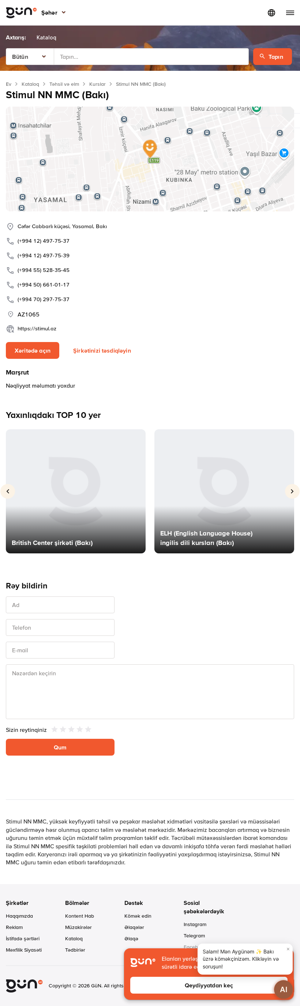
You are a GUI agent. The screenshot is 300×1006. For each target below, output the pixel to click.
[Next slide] (292, 491)
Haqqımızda (19, 916)
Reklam (14, 927)
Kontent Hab (79, 916)
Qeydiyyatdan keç (209, 985)
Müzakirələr (78, 927)
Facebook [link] (195, 947)
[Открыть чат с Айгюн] (283, 989)
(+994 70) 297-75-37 (44, 299)
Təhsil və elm (64, 84)
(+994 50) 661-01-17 (44, 284)
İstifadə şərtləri (23, 938)
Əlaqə (131, 938)
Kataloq (30, 84)
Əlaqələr (134, 927)
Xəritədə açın (32, 350)
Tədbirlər (75, 950)
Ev (8, 84)
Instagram (195, 924)
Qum (60, 747)
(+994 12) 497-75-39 (44, 255)
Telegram (194, 935)
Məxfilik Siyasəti (24, 950)
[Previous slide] (7, 491)
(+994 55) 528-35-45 (44, 270)
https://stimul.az (37, 328)
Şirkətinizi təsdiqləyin (102, 350)
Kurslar (97, 84)
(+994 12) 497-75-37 (44, 241)
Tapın (276, 56)
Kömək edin (137, 916)
